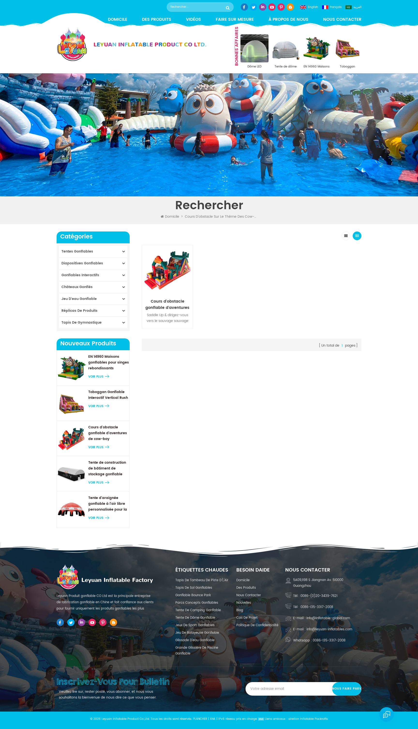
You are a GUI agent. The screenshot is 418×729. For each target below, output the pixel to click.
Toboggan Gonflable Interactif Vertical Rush (347, 67)
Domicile (172, 216)
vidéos (193, 19)
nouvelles (243, 602)
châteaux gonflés (77, 287)
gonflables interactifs (80, 275)
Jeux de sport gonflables (195, 625)
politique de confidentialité (257, 625)
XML (213, 719)
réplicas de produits (79, 310)
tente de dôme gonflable (195, 617)
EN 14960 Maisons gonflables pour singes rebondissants (316, 67)
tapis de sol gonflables (193, 587)
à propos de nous (288, 19)
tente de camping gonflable (198, 610)
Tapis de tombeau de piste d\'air (201, 580)
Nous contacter (342, 19)
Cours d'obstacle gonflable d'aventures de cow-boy (107, 433)
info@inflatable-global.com (328, 618)
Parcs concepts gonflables (196, 602)
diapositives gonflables (82, 263)
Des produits (156, 19)
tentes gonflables (77, 251)
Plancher (200, 719)
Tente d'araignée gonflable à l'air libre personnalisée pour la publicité (107, 504)
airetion (293, 719)
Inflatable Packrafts (314, 719)
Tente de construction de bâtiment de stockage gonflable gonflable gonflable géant (107, 468)
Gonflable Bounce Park (193, 595)
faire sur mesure (235, 19)
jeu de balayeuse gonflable (197, 632)
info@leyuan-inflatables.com (329, 629)
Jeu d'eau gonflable (79, 299)
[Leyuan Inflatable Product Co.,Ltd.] (131, 44)
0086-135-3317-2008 (316, 607)
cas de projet (247, 617)
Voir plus (95, 376)
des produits (246, 587)
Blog (239, 610)
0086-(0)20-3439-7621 (318, 596)
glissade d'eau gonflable (195, 640)
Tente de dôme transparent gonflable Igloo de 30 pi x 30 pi (285, 67)
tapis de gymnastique (81, 322)
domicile (243, 580)
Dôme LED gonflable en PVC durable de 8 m (254, 67)
